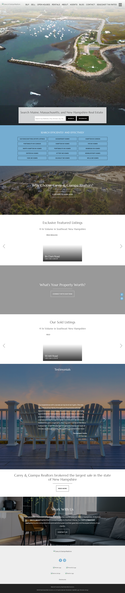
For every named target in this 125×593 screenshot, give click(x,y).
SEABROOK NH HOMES (93, 148)
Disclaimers (69, 590)
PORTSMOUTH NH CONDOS (32, 144)
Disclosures (62, 579)
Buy (27, 4)
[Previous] (4, 246)
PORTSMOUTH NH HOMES (62, 148)
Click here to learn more (62, 194)
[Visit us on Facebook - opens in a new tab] (122, 294)
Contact (90, 4)
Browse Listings (84, 590)
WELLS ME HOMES (93, 158)
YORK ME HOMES (32, 158)
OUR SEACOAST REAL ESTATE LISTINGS (32, 139)
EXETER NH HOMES (32, 153)
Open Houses (43, 4)
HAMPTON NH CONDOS (92, 139)
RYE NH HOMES (93, 144)
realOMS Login (76, 590)
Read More (62, 488)
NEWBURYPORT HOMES (92, 153)
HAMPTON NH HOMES (62, 144)
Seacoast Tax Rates (107, 4)
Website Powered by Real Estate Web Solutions (62, 587)
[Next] (121, 246)
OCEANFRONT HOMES (62, 139)
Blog (81, 4)
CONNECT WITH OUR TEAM (62, 294)
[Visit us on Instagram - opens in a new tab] (122, 298)
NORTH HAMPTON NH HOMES (32, 148)
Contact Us (62, 532)
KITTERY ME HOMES (62, 153)
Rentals (56, 4)
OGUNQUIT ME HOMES (62, 158)
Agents (73, 4)
